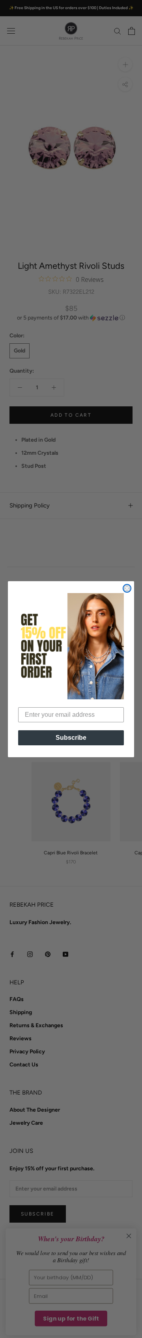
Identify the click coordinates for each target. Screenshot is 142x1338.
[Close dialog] (127, 588)
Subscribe (71, 737)
